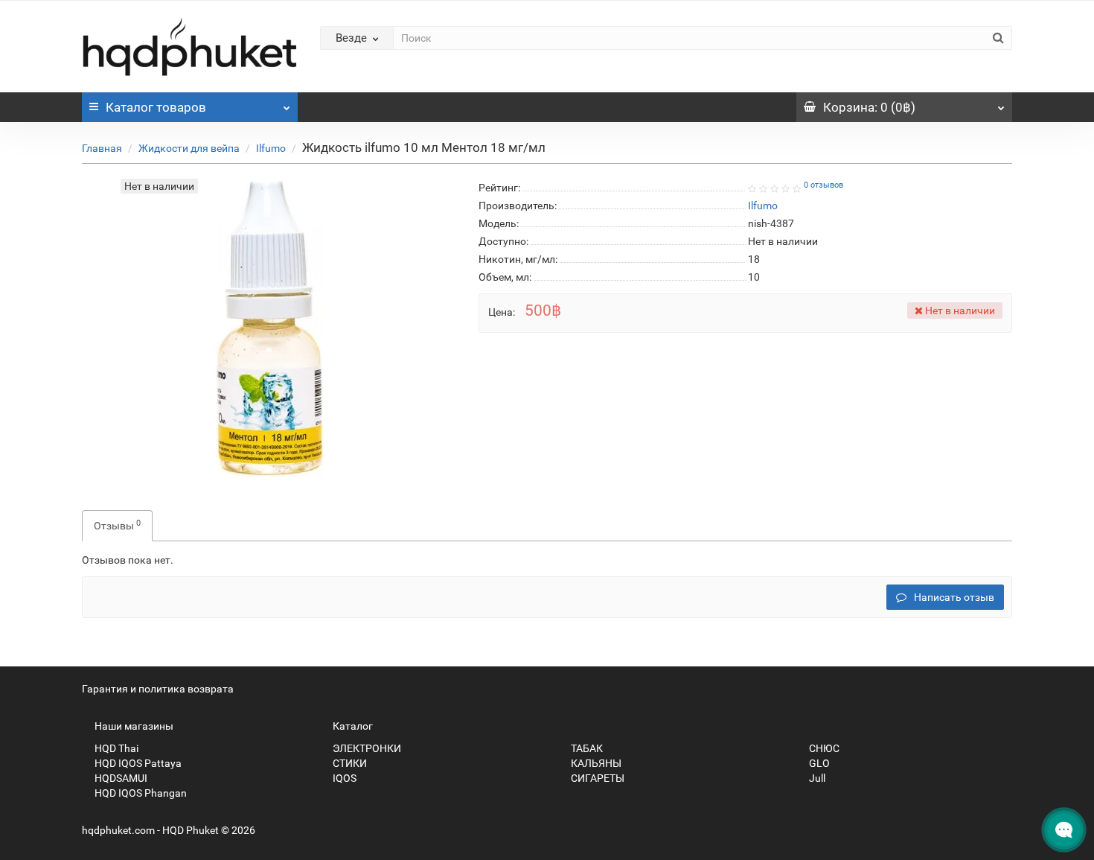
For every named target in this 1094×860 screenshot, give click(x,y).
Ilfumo (271, 148)
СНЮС (823, 748)
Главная (102, 148)
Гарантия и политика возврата (158, 689)
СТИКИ (348, 763)
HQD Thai (115, 748)
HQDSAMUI (119, 778)
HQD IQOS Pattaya (137, 763)
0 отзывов (823, 185)
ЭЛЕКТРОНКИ (365, 748)
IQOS (343, 778)
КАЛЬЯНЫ (595, 763)
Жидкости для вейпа (189, 148)
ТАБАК (586, 748)
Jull (816, 778)
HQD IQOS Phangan (139, 793)
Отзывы (117, 525)
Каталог (156, 107)
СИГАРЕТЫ (596, 778)
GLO (818, 763)
